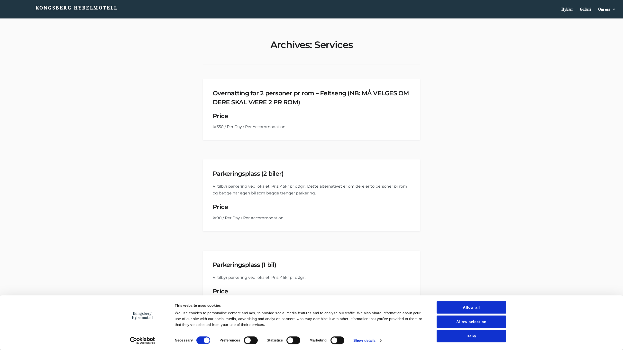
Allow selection (471, 322)
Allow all (471, 307)
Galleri (585, 9)
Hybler (567, 9)
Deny (471, 336)
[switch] (251, 340)
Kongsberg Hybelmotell (77, 8)
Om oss (604, 9)
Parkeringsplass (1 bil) (244, 264)
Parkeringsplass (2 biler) (248, 173)
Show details (364, 340)
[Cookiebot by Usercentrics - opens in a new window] (142, 340)
